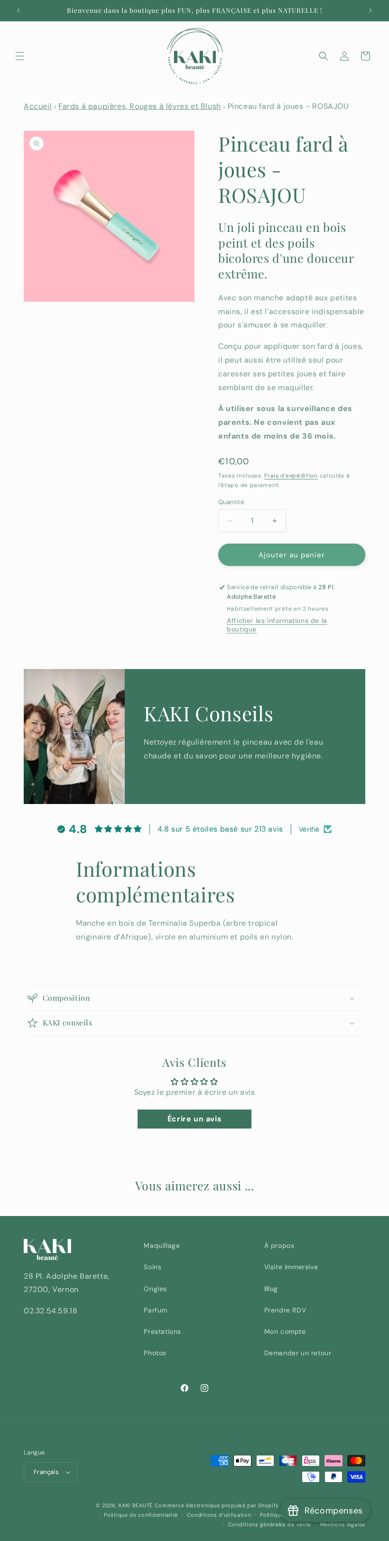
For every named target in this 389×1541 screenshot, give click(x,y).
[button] (19, 56)
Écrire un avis (194, 1119)
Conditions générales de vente (269, 1524)
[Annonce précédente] (18, 10)
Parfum (155, 1310)
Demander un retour (298, 1353)
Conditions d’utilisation (219, 1515)
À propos (279, 1245)
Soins (152, 1267)
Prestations (162, 1331)
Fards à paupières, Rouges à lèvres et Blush (139, 106)
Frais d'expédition (291, 475)
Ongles (155, 1288)
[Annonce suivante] (370, 10)
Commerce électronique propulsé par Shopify (217, 1505)
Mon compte (285, 1331)
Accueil (38, 106)
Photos (155, 1353)
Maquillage (162, 1245)
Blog (271, 1288)
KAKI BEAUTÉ (136, 1505)
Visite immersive (291, 1267)
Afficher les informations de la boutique (277, 624)
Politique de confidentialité (141, 1515)
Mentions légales (342, 1524)
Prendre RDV (285, 1310)
